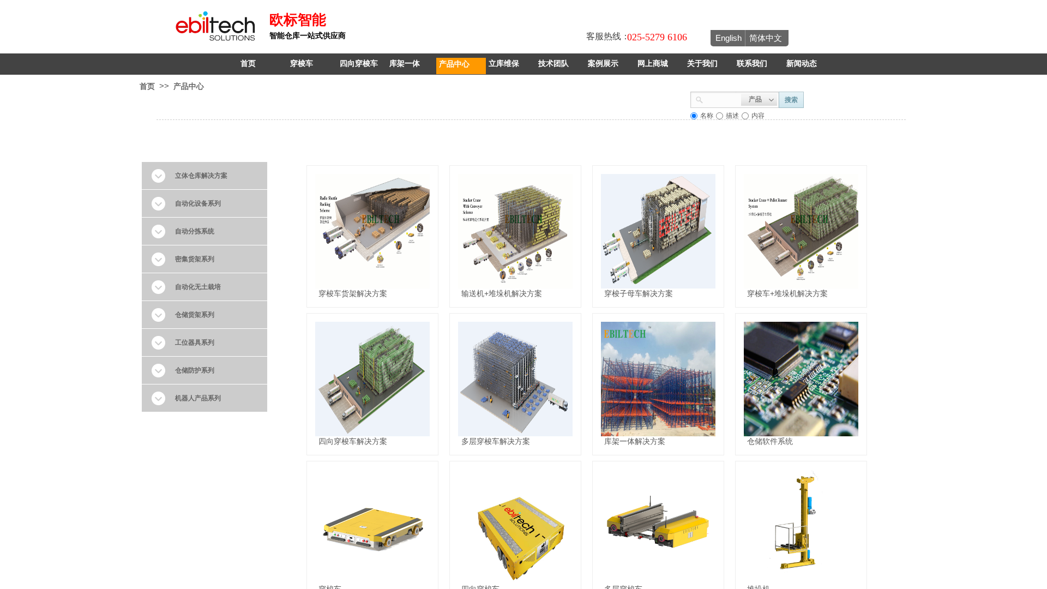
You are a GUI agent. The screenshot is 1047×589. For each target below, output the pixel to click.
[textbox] (722, 99)
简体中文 (765, 38)
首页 (248, 63)
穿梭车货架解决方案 (352, 293)
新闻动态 (801, 63)
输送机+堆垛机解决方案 (501, 293)
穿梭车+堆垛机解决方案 (787, 293)
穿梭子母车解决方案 (638, 293)
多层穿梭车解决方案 (495, 441)
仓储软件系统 (770, 441)
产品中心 (454, 63)
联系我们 (752, 63)
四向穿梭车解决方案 (352, 441)
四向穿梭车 (359, 63)
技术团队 (553, 63)
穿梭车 (301, 63)
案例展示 (603, 63)
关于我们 (702, 63)
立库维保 (504, 63)
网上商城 (652, 63)
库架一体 (404, 63)
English (728, 38)
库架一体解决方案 (634, 441)
